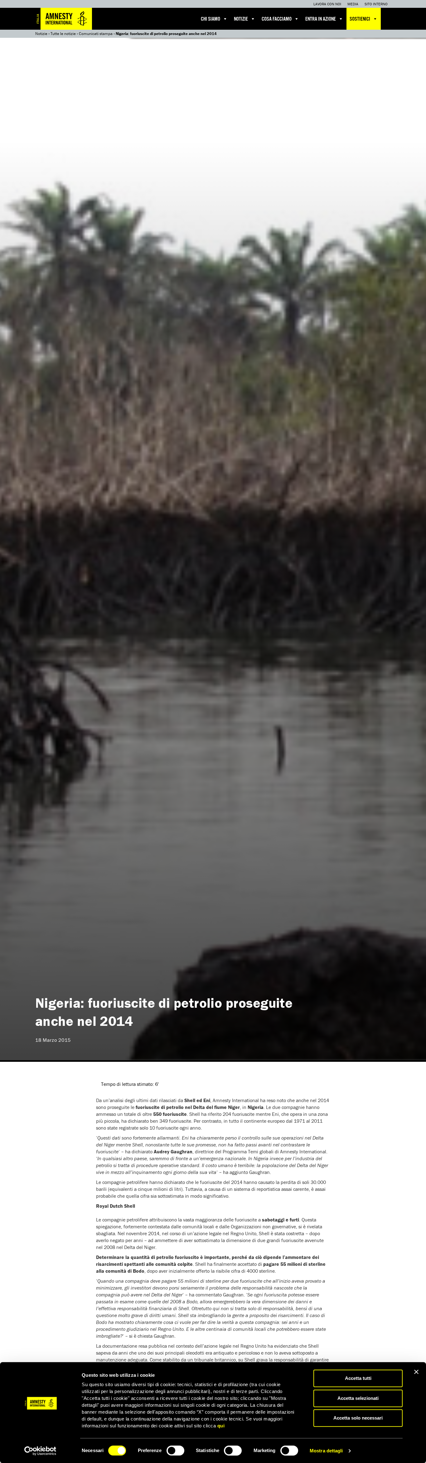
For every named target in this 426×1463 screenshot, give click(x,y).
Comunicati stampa (96, 33)
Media (352, 4)
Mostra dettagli (326, 1450)
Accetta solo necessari (358, 1418)
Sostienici (360, 19)
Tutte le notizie (63, 33)
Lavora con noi (327, 4)
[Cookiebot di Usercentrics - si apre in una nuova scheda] (40, 1451)
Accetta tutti (358, 1378)
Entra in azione (320, 19)
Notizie (241, 19)
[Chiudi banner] (416, 1372)
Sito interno (376, 4)
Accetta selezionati (358, 1398)
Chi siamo (210, 19)
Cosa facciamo (277, 19)
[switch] (175, 1451)
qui (221, 1425)
